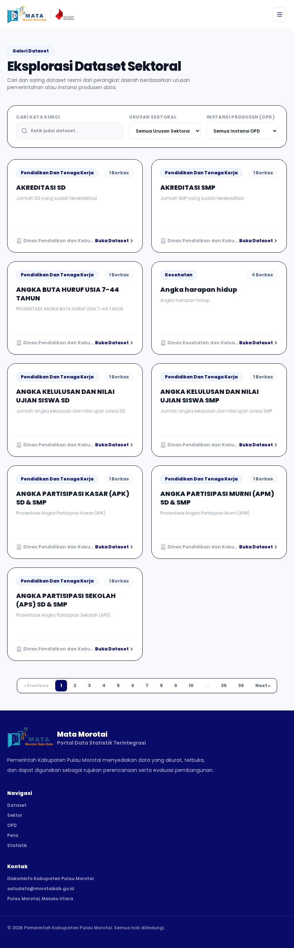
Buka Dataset (112, 241)
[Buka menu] (279, 14)
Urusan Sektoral (153, 117)
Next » (262, 685)
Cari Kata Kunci (38, 117)
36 (241, 685)
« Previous (36, 685)
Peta (12, 835)
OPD (12, 825)
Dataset (17, 805)
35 (224, 685)
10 (191, 685)
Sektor (14, 815)
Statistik (17, 845)
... (207, 685)
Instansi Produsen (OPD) (241, 117)
